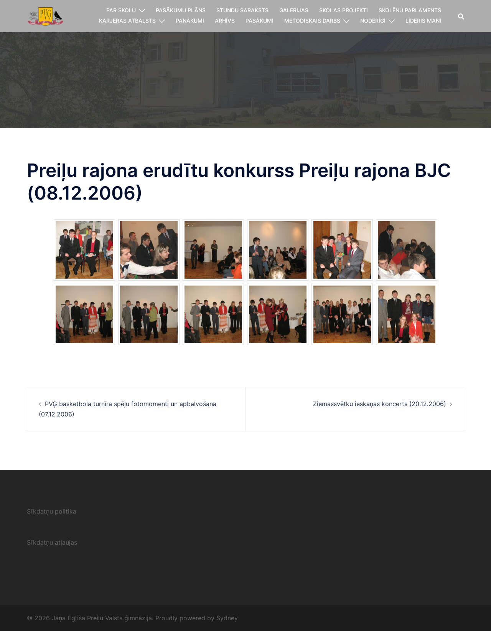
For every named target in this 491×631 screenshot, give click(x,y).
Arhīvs (225, 20)
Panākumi (190, 20)
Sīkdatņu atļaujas (52, 542)
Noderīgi (373, 20)
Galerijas (293, 10)
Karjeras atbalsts (127, 20)
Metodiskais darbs (312, 20)
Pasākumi (260, 20)
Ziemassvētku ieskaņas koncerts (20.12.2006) (379, 404)
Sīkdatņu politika (51, 511)
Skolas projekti (343, 10)
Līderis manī (423, 20)
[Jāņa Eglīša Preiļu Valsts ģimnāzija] (45, 15)
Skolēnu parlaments (410, 10)
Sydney (227, 618)
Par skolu (121, 10)
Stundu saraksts (242, 10)
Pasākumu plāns (181, 10)
